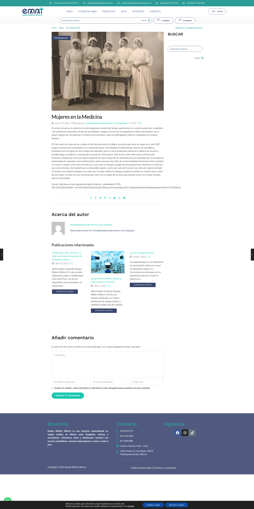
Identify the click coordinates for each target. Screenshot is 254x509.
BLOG (124, 11)
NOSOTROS (138, 11)
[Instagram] (185, 432)
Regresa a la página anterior (189, 28)
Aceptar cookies (153, 505)
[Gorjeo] (91, 198)
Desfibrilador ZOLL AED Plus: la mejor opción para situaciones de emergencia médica (67, 256)
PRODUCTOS (108, 11)
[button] (163, 20)
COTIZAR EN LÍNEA (87, 11)
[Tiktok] (192, 432)
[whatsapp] (119, 198)
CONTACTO (155, 11)
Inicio (54, 28)
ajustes (131, 506)
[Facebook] (95, 198)
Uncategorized (73, 28)
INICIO (69, 11)
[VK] (100, 198)
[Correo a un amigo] (109, 198)
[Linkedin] (114, 198)
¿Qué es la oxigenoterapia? (142, 252)
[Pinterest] (105, 198)
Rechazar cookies (176, 505)
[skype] (123, 198)
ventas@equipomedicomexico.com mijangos (106, 123)
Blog (61, 28)
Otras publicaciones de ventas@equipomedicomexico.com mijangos (102, 230)
